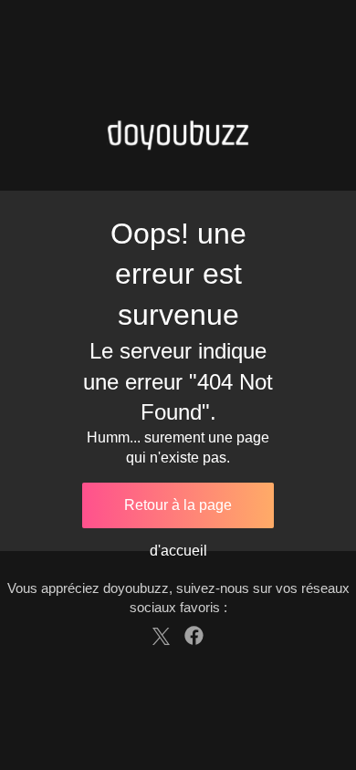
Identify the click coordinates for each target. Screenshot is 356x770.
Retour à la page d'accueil (178, 512)
